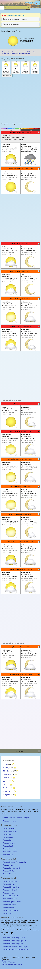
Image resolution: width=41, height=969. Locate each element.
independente (33, 930)
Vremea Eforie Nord (10, 896)
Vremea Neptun (9, 902)
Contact (24, 8)
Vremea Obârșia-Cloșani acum (14, 938)
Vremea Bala (7, 840)
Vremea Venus (8, 913)
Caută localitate (9, 8)
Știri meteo (17, 8)
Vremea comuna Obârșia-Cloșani (15, 817)
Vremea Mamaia (9, 884)
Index (2, 8)
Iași (4, 784)
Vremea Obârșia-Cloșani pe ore (14, 941)
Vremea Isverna (8, 828)
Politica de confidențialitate (12, 965)
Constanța (7, 774)
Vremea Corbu (8, 893)
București (6, 767)
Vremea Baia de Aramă (11, 868)
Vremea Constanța (10, 881)
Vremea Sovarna (9, 843)
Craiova (6, 778)
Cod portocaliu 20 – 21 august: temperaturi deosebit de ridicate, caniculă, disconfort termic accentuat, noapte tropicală (18, 52)
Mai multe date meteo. (12, 24)
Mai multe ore (7, 75)
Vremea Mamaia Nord (11, 887)
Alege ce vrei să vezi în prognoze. (16, 19)
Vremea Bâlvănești (10, 852)
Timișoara (6, 795)
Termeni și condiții (8, 963)
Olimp (18, 902)
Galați (5, 781)
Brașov (5, 764)
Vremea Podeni (8, 837)
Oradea (5, 788)
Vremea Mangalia (9, 905)
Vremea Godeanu (9, 821)
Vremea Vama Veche (10, 910)
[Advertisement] (20, 99)
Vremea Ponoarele (10, 831)
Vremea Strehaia (9, 871)
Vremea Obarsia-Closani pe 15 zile (15, 949)
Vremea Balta (8, 834)
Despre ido (6, 961)
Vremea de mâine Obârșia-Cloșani (15, 947)
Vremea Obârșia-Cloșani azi (13, 944)
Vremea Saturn (8, 908)
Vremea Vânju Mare (10, 874)
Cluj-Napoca (7, 771)
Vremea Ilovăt (8, 846)
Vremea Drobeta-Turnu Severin (14, 862)
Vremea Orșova (8, 865)
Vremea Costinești (10, 890)
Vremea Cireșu (8, 855)
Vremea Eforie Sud (10, 899)
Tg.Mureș (6, 791)
